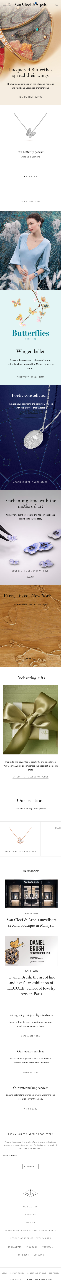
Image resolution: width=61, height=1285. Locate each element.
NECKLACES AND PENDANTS (20, 851)
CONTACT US (30, 1206)
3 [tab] (29, 176)
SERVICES (30, 1214)
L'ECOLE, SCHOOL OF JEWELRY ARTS (30, 1238)
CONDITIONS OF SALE (36, 1273)
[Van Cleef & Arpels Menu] (4, 4)
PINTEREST (23, 1254)
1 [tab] (24, 176)
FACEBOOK (32, 1247)
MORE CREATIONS (31, 201)
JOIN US (30, 1222)
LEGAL (4, 1273)
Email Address (10, 1155)
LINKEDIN (39, 1254)
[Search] (9, 4)
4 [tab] (31, 176)
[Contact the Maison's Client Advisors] (56, 4)
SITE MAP (14, 1279)
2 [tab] (26, 176)
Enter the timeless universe (31, 776)
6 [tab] (36, 176)
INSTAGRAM (14, 1247)
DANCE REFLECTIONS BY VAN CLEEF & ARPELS (30, 1230)
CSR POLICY (54, 1273)
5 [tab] (34, 176)
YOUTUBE (47, 1247)
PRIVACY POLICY (17, 1273)
